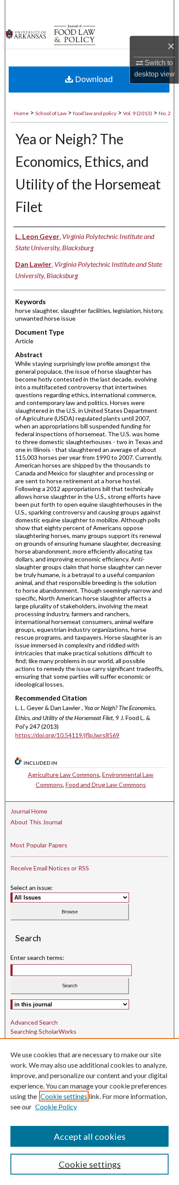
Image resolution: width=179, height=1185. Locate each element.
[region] (89, 1111)
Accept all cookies (90, 1136)
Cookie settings (63, 1096)
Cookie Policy (56, 1106)
